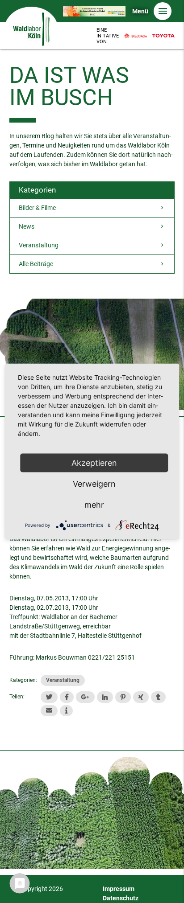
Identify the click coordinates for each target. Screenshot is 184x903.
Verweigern (94, 483)
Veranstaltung (39, 245)
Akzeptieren (94, 463)
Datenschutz (120, 898)
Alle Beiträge (36, 263)
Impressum (118, 888)
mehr (94, 504)
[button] (49, 696)
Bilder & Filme (37, 207)
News (26, 226)
